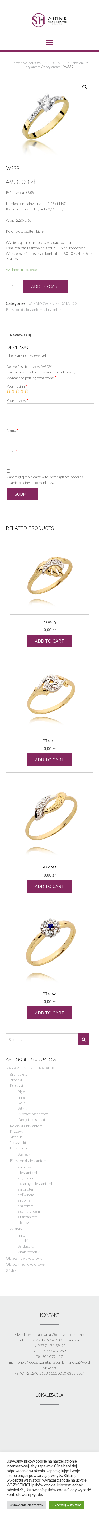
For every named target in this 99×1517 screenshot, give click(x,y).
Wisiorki (16, 1228)
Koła (21, 1103)
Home (15, 63)
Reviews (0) (20, 335)
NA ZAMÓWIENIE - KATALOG (45, 63)
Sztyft (22, 1108)
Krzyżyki (16, 1131)
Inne (21, 1097)
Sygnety (24, 1154)
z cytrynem (26, 1178)
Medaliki (16, 1137)
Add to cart (45, 286)
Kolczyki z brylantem (26, 1125)
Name (12, 430)
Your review (18, 400)
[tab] (20, 335)
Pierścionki (18, 1148)
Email (12, 450)
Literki (23, 1240)
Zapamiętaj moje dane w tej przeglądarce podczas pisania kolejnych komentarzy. (45, 480)
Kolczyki (16, 1085)
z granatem (26, 1189)
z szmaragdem (29, 1211)
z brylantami (52, 67)
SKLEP (11, 1270)
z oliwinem (26, 1194)
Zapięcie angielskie (32, 1119)
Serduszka (26, 1246)
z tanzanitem (28, 1217)
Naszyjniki (18, 1142)
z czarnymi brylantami (35, 1183)
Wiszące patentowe (33, 1114)
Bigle (21, 1091)
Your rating (17, 386)
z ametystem (28, 1167)
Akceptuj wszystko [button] (66, 1505)
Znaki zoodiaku (30, 1251)
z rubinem (25, 1200)
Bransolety (18, 1074)
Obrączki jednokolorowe (25, 1264)
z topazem (26, 1222)
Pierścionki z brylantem (24, 309)
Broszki (16, 1080)
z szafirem (26, 1206)
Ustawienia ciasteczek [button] (26, 1505)
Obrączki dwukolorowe (24, 1258)
